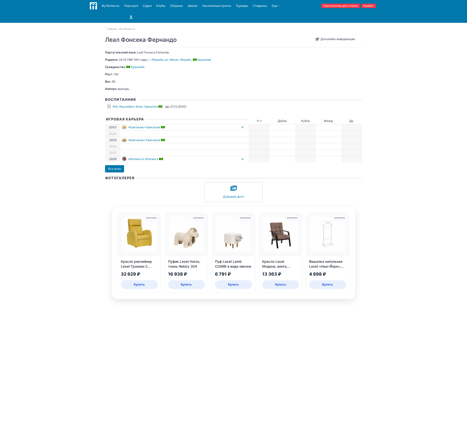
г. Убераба (156, 59)
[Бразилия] (160, 106)
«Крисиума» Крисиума (144, 127)
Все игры (114, 168)
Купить (139, 284)
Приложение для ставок (340, 6)
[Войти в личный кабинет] (131, 17)
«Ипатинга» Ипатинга (143, 159)
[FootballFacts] (93, 6)
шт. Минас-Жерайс (178, 59)
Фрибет (368, 6)
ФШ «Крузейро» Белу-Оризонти (135, 106)
